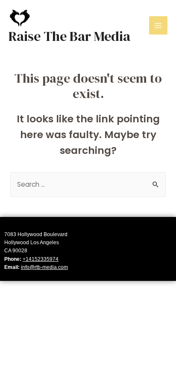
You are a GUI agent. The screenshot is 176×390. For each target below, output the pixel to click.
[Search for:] (88, 184)
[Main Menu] (158, 25)
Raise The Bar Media (69, 36)
